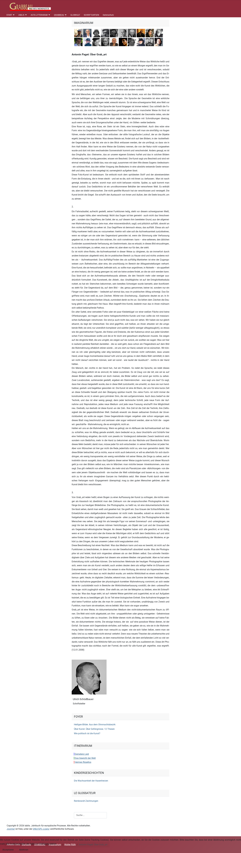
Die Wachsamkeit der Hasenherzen (91, 780)
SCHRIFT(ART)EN (91, 15)
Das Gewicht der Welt (85, 758)
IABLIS (21, 15)
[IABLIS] (25, 15)
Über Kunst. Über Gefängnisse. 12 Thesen (94, 729)
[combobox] (90, 815)
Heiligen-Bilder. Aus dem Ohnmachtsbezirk (94, 724)
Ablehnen (23, 849)
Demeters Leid (82, 754)
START (9, 15)
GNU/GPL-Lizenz (41, 829)
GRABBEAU (59, 15)
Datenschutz (108, 15)
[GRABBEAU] (65, 15)
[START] (13, 15)
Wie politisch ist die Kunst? (87, 733)
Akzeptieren (8, 849)
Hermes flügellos (83, 762)
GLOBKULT (75, 15)
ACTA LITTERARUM (39, 15)
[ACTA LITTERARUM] (49, 15)
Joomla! (11, 829)
